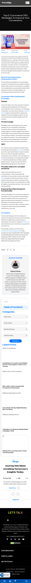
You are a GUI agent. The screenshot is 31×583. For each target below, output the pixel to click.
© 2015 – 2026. (15, 570)
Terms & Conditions (20, 573)
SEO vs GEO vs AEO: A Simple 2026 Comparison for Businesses (13, 387)
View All (15, 501)
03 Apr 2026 (8, 478)
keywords (20, 150)
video (2, 178)
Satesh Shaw (4, 52)
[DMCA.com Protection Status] (15, 544)
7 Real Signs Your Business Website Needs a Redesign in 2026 (15, 430)
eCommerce (25, 222)
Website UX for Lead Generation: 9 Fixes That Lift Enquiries (14, 451)
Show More (15, 341)
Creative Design (8, 335)
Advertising (7, 316)
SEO (2, 160)
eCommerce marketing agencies (10, 231)
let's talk (15, 513)
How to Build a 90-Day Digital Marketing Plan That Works (14, 408)
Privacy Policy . (10, 573)
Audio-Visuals (8, 323)
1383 (19, 478)
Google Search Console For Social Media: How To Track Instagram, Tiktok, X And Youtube (15, 364)
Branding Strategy (9, 329)
